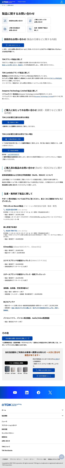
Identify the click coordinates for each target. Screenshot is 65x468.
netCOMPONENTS (13, 154)
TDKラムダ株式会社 (56, 78)
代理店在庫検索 (14, 150)
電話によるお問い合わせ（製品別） (13, 65)
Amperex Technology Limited (44, 96)
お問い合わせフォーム (14, 45)
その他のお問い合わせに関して (16, 338)
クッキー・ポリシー (29, 459)
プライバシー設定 (41, 459)
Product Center (22, 1)
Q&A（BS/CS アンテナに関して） (21, 308)
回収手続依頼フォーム (45, 376)
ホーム (3, 5)
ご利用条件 (5, 459)
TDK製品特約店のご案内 (14, 139)
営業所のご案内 (14, 122)
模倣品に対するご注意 (54, 459)
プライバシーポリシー (16, 459)
